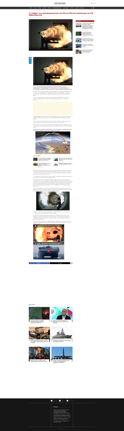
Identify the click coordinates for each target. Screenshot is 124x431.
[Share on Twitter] (30, 60)
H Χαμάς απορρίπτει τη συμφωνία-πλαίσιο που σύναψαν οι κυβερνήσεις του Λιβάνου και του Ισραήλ (44, 165)
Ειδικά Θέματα (66, 7)
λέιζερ (34, 184)
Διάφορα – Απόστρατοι (79, 7)
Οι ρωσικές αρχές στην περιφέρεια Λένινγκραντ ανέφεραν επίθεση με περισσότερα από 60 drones (44, 159)
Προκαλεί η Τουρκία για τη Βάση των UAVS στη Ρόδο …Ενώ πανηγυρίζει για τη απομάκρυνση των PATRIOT (61, 361)
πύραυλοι (39, 183)
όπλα (60, 92)
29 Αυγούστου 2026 (61, 161)
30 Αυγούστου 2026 (41, 161)
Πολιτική (44, 7)
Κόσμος (49, 7)
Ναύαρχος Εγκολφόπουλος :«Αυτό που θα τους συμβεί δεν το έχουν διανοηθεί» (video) (88, 39)
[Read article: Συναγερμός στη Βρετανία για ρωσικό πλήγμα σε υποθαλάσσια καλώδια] (56, 164)
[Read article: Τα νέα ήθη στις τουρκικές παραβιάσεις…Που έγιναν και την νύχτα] (79, 46)
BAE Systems (42, 171)
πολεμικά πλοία (46, 122)
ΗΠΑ (65, 86)
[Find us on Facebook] (91, 3)
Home (30, 10)
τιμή (58, 98)
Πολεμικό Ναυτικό (37, 91)
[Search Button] (91, 8)
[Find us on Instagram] (94, 3)
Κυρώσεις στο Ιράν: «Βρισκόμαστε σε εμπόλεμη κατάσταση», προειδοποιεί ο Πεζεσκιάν (65, 159)
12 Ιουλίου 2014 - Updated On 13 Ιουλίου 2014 (35, 17)
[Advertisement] (50, 54)
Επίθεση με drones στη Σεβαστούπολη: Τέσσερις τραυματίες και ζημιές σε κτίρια (39, 361)
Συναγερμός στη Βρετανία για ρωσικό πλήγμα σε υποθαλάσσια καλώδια (65, 164)
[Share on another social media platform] (30, 63)
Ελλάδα (35, 7)
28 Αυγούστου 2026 (61, 165)
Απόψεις (72, 7)
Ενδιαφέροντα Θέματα (57, 7)
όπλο (61, 122)
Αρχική (31, 7)
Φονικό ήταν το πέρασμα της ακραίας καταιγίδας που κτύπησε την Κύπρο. (87, 51)
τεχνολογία (53, 88)
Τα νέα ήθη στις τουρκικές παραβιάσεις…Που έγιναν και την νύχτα (87, 45)
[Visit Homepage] (60, 3)
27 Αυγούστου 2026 (56, 363)
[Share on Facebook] (30, 58)
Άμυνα (39, 7)
